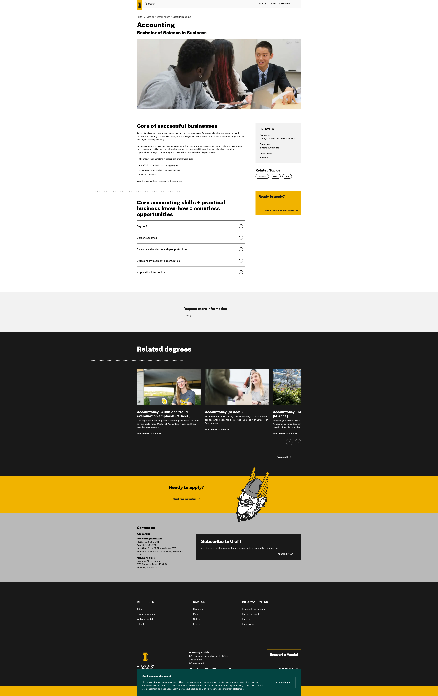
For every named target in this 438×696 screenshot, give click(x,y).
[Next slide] (298, 442)
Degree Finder (163, 17)
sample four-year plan (156, 181)
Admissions (284, 4)
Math (275, 176)
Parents (246, 619)
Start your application (184, 499)
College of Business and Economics (277, 138)
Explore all (282, 457)
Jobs (139, 609)
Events (196, 624)
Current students (251, 614)
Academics (149, 17)
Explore (263, 4)
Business (262, 176)
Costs (273, 4)
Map (195, 614)
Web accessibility (146, 619)
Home (139, 17)
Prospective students (253, 609)
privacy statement (234, 689)
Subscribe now (285, 554)
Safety (196, 619)
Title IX (141, 624)
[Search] (146, 4)
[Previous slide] (289, 442)
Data (287, 176)
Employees (248, 624)
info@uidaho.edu (153, 538)
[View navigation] (297, 4)
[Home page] (139, 5)
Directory (198, 609)
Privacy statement (146, 614)
